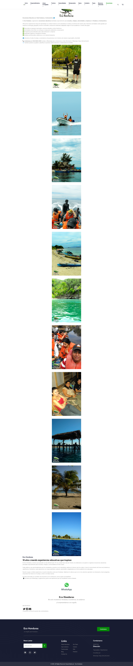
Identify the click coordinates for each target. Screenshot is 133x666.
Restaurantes (72, 3)
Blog (62, 651)
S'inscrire (32, 611)
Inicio (26, 3)
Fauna (93, 3)
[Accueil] (24, 4)
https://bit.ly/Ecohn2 (83, 41)
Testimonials (64, 649)
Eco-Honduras (78, 664)
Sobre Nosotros (65, 644)
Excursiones (109, 3)
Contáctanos (103, 629)
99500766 (96, 644)
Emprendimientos (35, 3)
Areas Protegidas (45, 3)
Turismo (53, 3)
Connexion (25, 611)
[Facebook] (27, 609)
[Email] (30, 609)
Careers (75, 647)
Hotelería (86, 3)
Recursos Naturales (100, 3)
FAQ (74, 649)
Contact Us (64, 654)
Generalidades (62, 3)
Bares (80, 3)
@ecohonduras (26, 605)
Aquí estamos (65, 647)
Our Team (75, 644)
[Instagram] (29, 652)
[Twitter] (24, 609)
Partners (75, 651)
